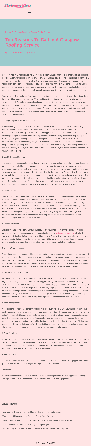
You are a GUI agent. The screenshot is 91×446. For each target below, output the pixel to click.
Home (7, 32)
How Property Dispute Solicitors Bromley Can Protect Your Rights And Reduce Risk (37, 420)
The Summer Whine (15, 53)
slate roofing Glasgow (65, 233)
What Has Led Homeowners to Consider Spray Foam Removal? (29, 416)
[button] (29, 13)
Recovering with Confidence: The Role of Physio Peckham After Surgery (32, 412)
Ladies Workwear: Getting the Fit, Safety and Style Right (25, 425)
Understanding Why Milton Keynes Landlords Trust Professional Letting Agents (35, 429)
